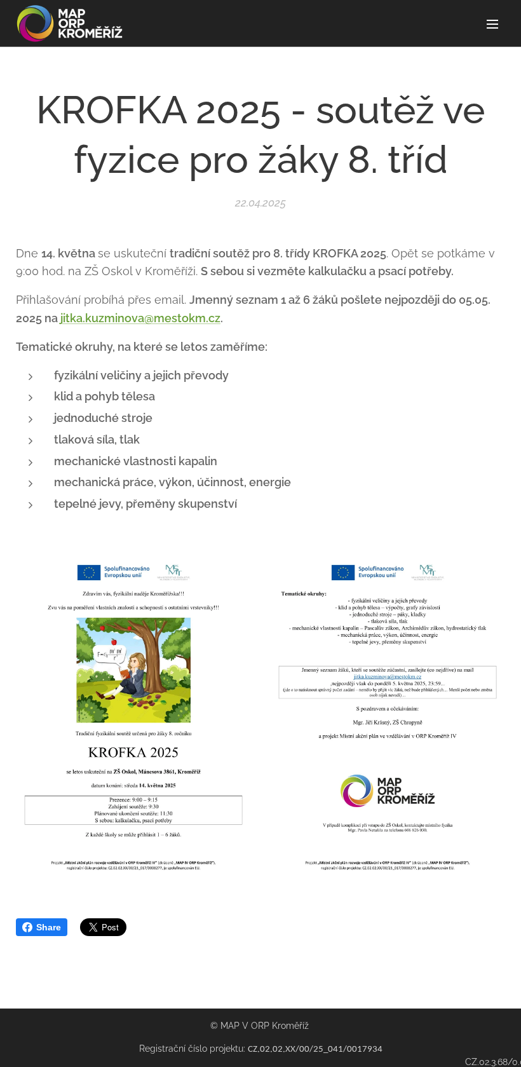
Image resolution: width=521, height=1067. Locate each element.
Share (48, 927)
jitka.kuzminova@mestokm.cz (140, 318)
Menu (492, 23)
